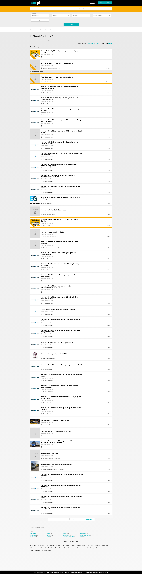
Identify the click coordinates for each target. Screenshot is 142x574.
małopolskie (33, 536)
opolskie (48, 533)
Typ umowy (54, 15)
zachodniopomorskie (85, 535)
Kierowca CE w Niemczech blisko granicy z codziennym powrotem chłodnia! (60, 87)
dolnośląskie (33, 533)
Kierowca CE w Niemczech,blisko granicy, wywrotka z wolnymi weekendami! (62, 275)
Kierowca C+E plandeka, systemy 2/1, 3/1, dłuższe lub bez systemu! (60, 187)
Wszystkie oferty (34, 30)
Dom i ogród (90, 545)
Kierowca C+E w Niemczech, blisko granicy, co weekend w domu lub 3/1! (60, 508)
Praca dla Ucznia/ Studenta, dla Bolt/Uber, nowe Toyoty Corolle (59, 51)
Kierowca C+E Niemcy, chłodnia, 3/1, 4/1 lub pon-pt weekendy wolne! (61, 375)
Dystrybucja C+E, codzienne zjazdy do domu (56, 431)
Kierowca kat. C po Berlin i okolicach (53, 210)
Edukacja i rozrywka (80, 548)
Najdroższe (96, 43)
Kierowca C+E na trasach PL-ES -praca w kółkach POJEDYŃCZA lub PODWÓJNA (57, 441)
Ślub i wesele (43, 548)
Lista (106, 43)
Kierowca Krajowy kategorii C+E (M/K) (54, 354)
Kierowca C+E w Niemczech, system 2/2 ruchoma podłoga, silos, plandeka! (61, 120)
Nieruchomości (66, 545)
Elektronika (105, 545)
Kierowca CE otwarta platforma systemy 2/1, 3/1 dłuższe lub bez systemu (61, 153)
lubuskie (65, 533)
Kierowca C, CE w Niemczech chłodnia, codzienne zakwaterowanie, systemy (58, 176)
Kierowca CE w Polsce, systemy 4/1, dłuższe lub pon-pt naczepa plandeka (59, 142)
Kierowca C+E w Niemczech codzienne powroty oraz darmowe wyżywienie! (59, 165)
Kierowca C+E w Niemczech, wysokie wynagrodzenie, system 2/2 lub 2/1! (61, 109)
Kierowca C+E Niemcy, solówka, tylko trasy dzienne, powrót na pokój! (61, 408)
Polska (31, 531)
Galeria (110, 43)
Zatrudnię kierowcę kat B (49, 453)
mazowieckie (33, 535)
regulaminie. (105, 572)
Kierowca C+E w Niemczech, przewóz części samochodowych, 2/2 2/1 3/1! (56, 286)
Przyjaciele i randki (46, 550)
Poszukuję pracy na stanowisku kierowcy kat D (57, 63)
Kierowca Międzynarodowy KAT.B (52, 232)
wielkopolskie (83, 533)
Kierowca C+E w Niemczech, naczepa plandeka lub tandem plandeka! (61, 486)
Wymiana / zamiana (35, 550)
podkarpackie (66, 535)
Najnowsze (84, 43)
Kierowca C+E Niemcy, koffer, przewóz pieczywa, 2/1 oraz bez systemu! (62, 475)
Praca (41, 30)
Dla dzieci (58, 545)
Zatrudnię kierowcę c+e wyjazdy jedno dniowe (56, 464)
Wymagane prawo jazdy (37, 20)
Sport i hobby (90, 548)
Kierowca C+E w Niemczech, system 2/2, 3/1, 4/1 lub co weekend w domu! (59, 297)
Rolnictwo (50, 548)
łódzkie (81, 536)
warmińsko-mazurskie (68, 536)
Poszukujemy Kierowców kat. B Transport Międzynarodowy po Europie (61, 198)
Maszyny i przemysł (68, 548)
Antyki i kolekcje (34, 548)
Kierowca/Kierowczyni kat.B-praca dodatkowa (56, 420)
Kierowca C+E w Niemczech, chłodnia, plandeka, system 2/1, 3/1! (61, 320)
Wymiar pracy (75, 15)
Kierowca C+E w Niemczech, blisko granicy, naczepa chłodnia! (62, 365)
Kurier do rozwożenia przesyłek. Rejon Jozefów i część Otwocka (59, 242)
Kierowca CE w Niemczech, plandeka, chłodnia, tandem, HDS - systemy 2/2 (62, 264)
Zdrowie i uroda (81, 545)
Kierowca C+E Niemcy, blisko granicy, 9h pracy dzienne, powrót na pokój (59, 386)
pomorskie (49, 535)
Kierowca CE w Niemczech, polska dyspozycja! (57, 343)
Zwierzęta (97, 545)
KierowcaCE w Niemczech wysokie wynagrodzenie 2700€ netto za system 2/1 (60, 98)
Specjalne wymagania (97, 15)
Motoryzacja (33, 545)
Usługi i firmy (58, 548)
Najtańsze (90, 43)
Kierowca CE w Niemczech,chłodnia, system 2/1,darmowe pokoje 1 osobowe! (60, 331)
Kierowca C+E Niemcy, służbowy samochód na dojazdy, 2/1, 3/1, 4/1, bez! (61, 397)
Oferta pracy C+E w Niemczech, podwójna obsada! (58, 309)
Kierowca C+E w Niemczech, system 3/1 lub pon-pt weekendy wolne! (61, 131)
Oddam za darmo (100, 548)
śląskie (48, 536)
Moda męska (50, 545)
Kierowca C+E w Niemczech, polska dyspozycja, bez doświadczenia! (58, 253)
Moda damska (41, 545)
